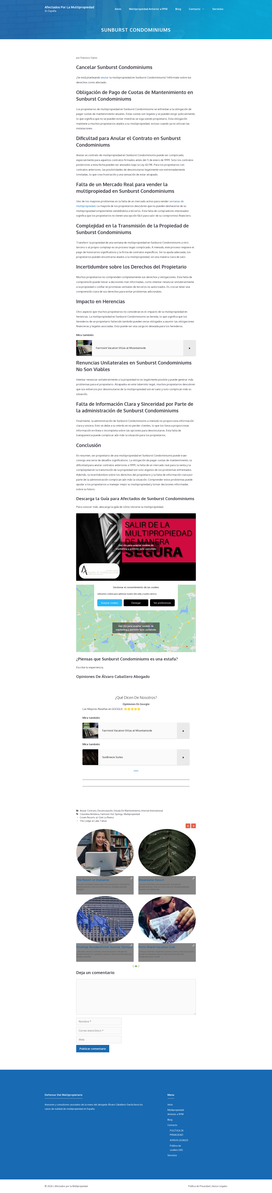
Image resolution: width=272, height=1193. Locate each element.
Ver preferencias (162, 602)
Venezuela (106, 889)
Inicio (118, 9)
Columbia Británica (89, 814)
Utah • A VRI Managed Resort (167, 889)
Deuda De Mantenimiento (127, 810)
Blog (178, 9)
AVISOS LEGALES (179, 1073)
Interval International (152, 810)
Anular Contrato (88, 810)
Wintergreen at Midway (154, 880)
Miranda (116, 887)
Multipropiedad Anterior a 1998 (148, 9)
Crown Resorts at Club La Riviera (97, 817)
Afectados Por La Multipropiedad (69, 7)
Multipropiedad (132, 814)
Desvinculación (105, 810)
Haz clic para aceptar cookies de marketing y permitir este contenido (136, 547)
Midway (177, 887)
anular (105, 77)
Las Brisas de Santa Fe (91, 880)
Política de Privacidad (199, 1119)
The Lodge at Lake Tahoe (93, 820)
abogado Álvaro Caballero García (115, 1037)
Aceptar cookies (109, 602)
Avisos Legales (219, 1119)
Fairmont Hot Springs (111, 814)
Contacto (194, 9)
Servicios (217, 9)
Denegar (136, 602)
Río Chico (96, 889)
